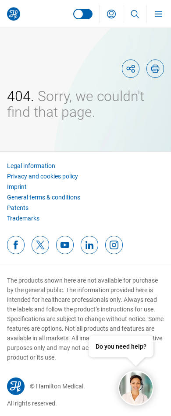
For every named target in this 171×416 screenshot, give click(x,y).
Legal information (31, 165)
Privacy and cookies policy (42, 176)
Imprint (17, 186)
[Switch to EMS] (83, 14)
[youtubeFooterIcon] (65, 245)
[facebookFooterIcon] (16, 245)
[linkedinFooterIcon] (89, 245)
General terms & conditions (43, 197)
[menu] (158, 14)
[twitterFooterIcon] (40, 245)
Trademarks (23, 218)
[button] (111, 14)
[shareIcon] (130, 68)
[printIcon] (155, 68)
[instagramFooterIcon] (114, 245)
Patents (17, 207)
